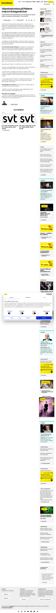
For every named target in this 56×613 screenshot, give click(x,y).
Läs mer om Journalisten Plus (45, 599)
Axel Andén (11, 606)
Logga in (45, 1)
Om (42, 1)
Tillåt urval (28, 317)
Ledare (19, 1)
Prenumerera (51, 1)
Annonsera (27, 1)
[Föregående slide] (2, 121)
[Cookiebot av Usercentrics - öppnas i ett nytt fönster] (47, 294)
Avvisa (12, 317)
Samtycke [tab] (12, 297)
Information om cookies (7, 607)
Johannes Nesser (7, 20)
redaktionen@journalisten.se (46, 499)
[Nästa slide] (35, 121)
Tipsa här (48, 497)
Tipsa (31, 1)
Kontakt (34, 1)
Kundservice (39, 1)
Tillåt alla (44, 317)
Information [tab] (28, 297)
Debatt (23, 1)
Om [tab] (44, 297)
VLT (3, 64)
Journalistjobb (47, 4)
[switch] (21, 313)
